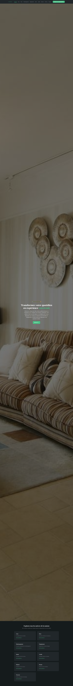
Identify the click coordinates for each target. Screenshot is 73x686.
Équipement (32, 1)
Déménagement (26, 1)
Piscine (46, 1)
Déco (21, 1)
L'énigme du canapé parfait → (59, 1)
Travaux (50, 1)
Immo (36, 1)
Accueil (15, 1)
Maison (42, 1)
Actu (18, 1)
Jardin (39, 1)
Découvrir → (36, 322)
